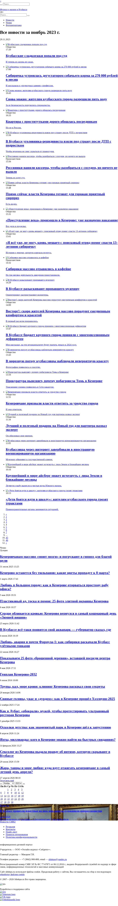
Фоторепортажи (14, 25)
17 (15, 796)
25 (19, 799)
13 (1, 796)
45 (7, 537)
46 (7, 540)
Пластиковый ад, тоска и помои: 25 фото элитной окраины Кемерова (54, 601)
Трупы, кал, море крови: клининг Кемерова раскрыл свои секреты (52, 686)
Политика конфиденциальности (21, 837)
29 (8, 802)
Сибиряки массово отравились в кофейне (38, 269)
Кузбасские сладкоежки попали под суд (36, 56)
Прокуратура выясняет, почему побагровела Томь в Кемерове (54, 381)
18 (19, 796)
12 (22, 792)
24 (15, 799)
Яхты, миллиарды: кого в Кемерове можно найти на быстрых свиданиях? (58, 739)
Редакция (10, 826)
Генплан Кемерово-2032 (18, 674)
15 (8, 796)
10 (15, 792)
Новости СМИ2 (8, 822)
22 (8, 799)
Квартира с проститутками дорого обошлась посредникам (51, 121)
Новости (10, 20)
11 (19, 792)
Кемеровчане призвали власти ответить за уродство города (52, 403)
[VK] (5, 897)
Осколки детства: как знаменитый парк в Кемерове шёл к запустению (55, 727)
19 (22, 796)
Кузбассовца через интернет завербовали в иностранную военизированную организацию (50, 451)
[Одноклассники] (10, 899)
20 (1, 799)
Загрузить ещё (7, 780)
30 (12, 802)
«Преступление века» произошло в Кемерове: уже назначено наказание (62, 220)
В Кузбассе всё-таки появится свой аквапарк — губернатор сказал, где (55, 629)
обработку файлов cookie (12, 874)
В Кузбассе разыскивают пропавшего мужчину (42, 289)
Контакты (10, 829)
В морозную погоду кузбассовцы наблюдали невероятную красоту (57, 361)
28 (5, 802)
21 (5, 799)
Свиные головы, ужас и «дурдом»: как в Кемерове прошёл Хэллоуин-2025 (57, 699)
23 (12, 799)
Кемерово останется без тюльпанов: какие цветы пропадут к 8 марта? (55, 573)
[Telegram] (7, 894)
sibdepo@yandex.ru (57, 859)
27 (1, 802)
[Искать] (1, 4)
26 (22, 799)
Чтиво (9, 22)
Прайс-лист (11, 832)
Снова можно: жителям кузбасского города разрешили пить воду (56, 99)
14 (5, 796)
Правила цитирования (17, 834)
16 (12, 796)
